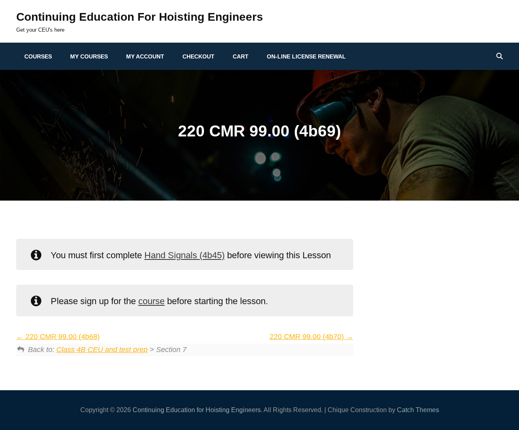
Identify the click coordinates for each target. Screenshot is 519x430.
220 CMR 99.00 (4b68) (62, 337)
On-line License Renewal (306, 56)
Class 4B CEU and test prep (102, 350)
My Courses (89, 56)
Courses (38, 56)
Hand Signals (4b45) (184, 255)
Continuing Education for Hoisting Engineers (139, 17)
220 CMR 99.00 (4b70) (308, 337)
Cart (241, 56)
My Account (145, 56)
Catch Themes (418, 409)
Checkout (198, 56)
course (151, 301)
